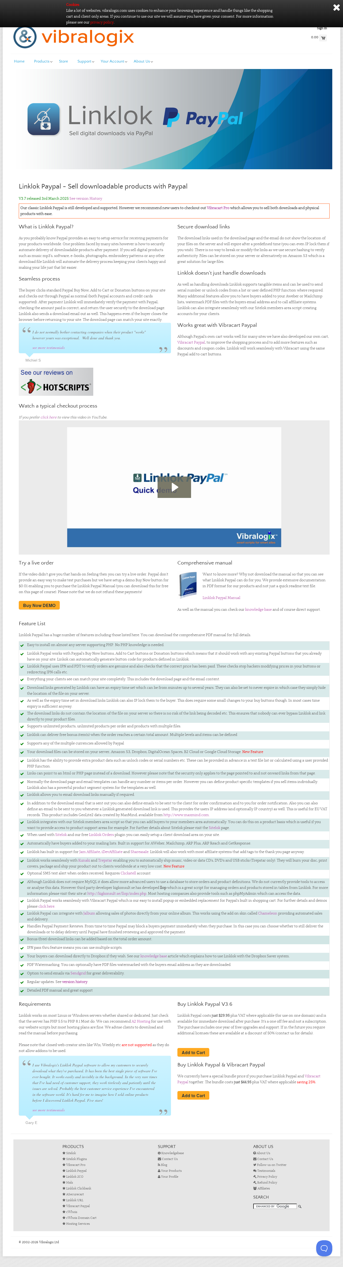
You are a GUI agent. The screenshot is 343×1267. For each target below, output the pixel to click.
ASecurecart (74, 1194)
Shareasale (139, 852)
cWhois (71, 1212)
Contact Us (169, 1159)
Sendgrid (78, 973)
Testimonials (265, 1171)
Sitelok (214, 828)
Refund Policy (266, 1182)
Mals (69, 1182)
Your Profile (169, 1176)
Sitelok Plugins (76, 1159)
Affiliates (263, 1188)
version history (74, 982)
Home (19, 61)
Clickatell (128, 873)
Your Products (171, 1171)
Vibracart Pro (218, 208)
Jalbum (89, 913)
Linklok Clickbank (78, 1188)
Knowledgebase (172, 1153)
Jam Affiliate (89, 852)
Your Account (112, 61)
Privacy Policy (266, 1176)
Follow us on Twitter (271, 1165)
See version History (85, 199)
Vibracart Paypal (191, 342)
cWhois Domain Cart (80, 1218)
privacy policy (102, 22)
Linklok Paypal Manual (221, 598)
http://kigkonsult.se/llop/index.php (116, 894)
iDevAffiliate (112, 852)
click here (48, 417)
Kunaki (84, 860)
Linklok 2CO (74, 1176)
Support (84, 61)
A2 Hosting (141, 1021)
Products (42, 61)
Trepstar (105, 860)
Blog (163, 1165)
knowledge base (258, 610)
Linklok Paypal (76, 1171)
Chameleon (267, 913)
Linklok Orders (101, 835)
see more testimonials (48, 347)
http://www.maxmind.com (186, 815)
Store (63, 61)
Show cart (323, 37)
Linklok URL (74, 1200)
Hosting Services (77, 1224)
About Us (142, 61)
